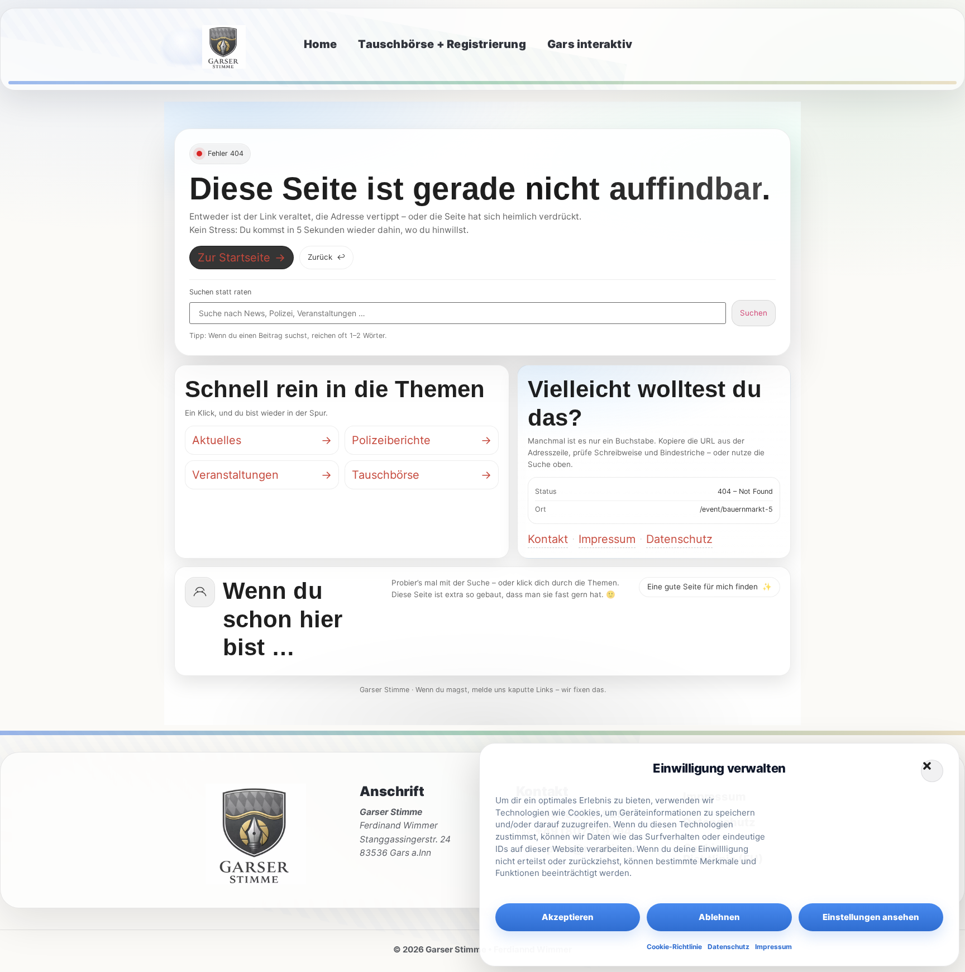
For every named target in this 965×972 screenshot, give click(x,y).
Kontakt (548, 539)
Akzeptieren (568, 917)
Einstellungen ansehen (871, 917)
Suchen (753, 312)
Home (320, 44)
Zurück (326, 256)
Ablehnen (719, 917)
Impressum (773, 946)
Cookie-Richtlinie (674, 946)
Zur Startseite (241, 257)
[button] (932, 771)
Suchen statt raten (220, 292)
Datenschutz (728, 946)
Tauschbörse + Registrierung (442, 44)
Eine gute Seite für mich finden (709, 586)
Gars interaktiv (589, 44)
